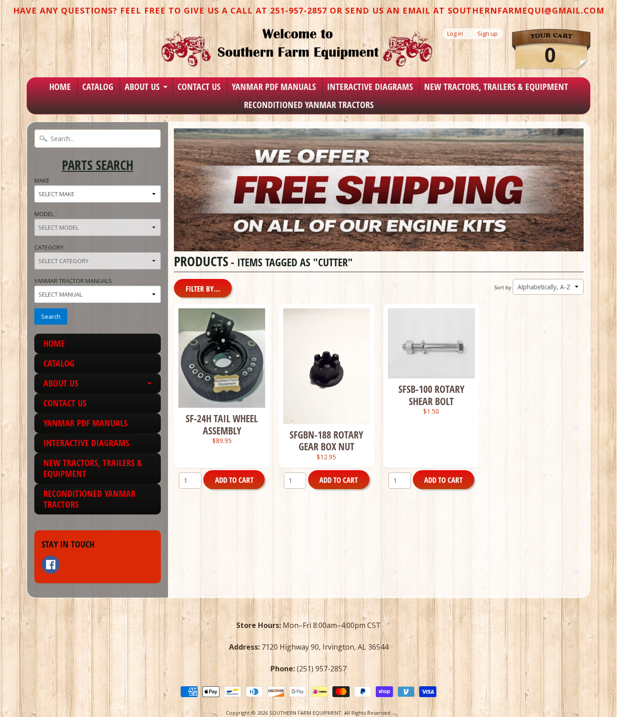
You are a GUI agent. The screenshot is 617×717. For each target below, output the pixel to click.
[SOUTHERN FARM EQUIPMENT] (296, 47)
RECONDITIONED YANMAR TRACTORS (309, 105)
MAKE (42, 180)
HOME (60, 86)
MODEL (44, 214)
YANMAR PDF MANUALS (274, 86)
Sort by (502, 287)
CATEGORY (49, 247)
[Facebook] (51, 565)
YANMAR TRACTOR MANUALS (73, 281)
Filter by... (203, 288)
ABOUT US (142, 86)
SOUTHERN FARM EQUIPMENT (305, 712)
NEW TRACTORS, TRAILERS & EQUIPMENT (496, 86)
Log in (455, 34)
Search (51, 316)
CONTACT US (199, 86)
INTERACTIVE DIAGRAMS (370, 86)
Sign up (487, 34)
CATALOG (97, 86)
